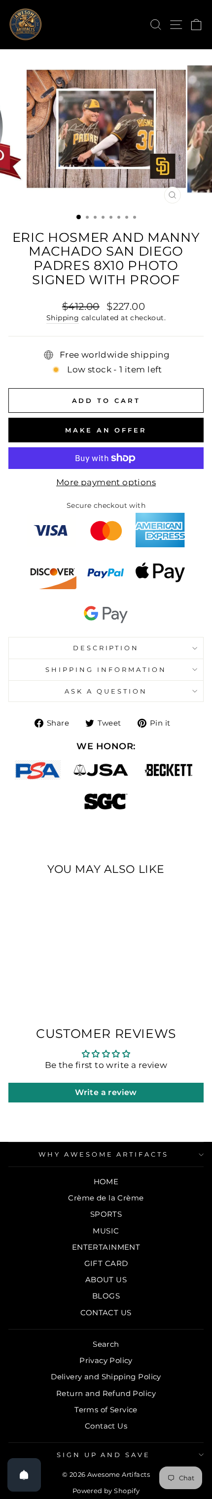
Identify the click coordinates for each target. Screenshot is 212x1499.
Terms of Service (106, 1409)
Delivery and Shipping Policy (106, 1376)
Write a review (106, 1092)
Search (106, 1344)
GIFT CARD (106, 1263)
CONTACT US (105, 1312)
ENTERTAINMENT (106, 1247)
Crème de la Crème (105, 1197)
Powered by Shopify (106, 1491)
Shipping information (106, 669)
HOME (106, 1181)
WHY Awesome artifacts (103, 1154)
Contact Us (106, 1426)
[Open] (24, 1475)
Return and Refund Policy (106, 1393)
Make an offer (106, 430)
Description (106, 648)
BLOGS (106, 1295)
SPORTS (106, 1214)
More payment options (106, 482)
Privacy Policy (106, 1360)
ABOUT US (106, 1279)
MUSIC (106, 1230)
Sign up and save (104, 1455)
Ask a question (106, 691)
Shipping (62, 317)
